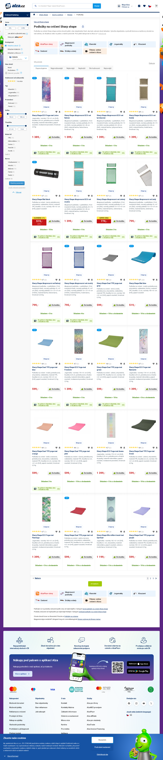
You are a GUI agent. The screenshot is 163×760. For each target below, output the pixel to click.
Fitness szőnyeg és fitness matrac (89, 619)
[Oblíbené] (144, 6)
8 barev (111, 275)
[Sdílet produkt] (83, 26)
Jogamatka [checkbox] (12, 92)
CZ (131, 715)
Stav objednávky (41, 703)
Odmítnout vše (102, 754)
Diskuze (152, 63)
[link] (16, 192)
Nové (9, 67)
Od (6, 25)
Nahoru (38, 578)
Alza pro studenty (93, 720)
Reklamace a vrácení (17, 712)
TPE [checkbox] (9, 138)
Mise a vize (65, 720)
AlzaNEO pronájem (94, 707)
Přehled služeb (15, 733)
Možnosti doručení (16, 703)
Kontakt (64, 703)
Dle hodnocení (94, 68)
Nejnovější (107, 68)
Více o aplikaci (20, 674)
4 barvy (143, 107)
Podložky (79, 15)
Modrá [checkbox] (10, 165)
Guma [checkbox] (10, 144)
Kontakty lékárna (67, 707)
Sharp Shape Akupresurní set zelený (111, 199)
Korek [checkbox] (10, 151)
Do (27, 25)
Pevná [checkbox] (10, 106)
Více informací (12, 756)
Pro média (65, 729)
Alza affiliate (91, 716)
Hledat (96, 6)
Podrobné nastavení (102, 747)
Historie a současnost (69, 716)
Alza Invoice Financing (96, 729)
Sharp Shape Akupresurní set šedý (142, 199)
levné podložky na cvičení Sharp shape (95, 609)
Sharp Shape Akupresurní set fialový (46, 283)
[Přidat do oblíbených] (56, 112)
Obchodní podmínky (17, 725)
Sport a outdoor (57, 15)
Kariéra (64, 725)
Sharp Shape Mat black (41, 199)
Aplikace (64, 733)
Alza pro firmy (92, 703)
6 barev (46, 107)
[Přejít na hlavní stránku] (15, 6)
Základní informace (68, 712)
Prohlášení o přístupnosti (19, 729)
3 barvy (79, 107)
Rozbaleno (11, 70)
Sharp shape (43, 15)
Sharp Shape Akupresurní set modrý (78, 283)
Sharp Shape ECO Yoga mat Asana (110, 451)
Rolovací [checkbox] (11, 103)
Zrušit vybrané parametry (16, 187)
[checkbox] (16, 33)
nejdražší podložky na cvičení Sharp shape (92, 612)
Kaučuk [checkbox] (10, 147)
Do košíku (56, 137)
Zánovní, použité (13, 73)
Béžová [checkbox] (10, 169)
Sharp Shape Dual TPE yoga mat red (78, 535)
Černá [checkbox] (10, 172)
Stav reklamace (41, 707)
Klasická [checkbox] (11, 89)
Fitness (69, 15)
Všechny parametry (16, 183)
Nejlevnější (70, 68)
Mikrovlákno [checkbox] (12, 141)
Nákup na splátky (15, 720)
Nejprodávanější (57, 68)
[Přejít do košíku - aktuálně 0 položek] (156, 6)
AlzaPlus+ (91, 712)
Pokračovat (102, 34)
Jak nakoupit (40, 712)
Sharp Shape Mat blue (137, 283)
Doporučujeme (41, 68)
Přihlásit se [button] (125, 7)
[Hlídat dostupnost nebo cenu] (59, 112)
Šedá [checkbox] (10, 175)
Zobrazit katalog (11, 15)
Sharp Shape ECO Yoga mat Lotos (45, 115)
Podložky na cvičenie (71, 616)
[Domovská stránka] (34, 14)
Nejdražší (81, 68)
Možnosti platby (15, 707)
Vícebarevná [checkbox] (12, 162)
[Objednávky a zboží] (139, 6)
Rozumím (102, 740)
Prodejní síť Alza (15, 716)
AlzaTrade (91, 725)
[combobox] (63, 5)
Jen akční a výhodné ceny (16, 33)
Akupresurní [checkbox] (12, 96)
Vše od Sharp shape (41, 22)
